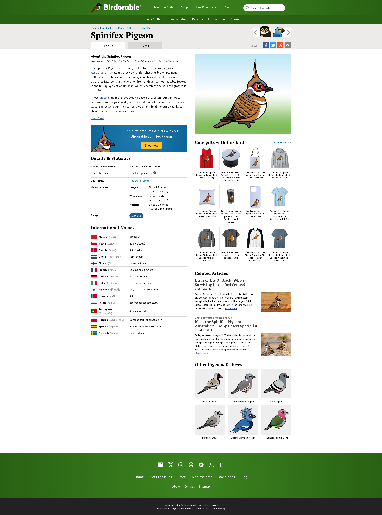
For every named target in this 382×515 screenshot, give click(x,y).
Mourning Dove (209, 437)
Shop (184, 7)
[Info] (154, 172)
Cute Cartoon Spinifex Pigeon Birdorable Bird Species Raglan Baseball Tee (255, 256)
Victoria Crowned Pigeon (243, 437)
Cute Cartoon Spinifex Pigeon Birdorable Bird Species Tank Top (206, 175)
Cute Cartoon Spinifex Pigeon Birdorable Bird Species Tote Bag (255, 175)
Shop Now (151, 145)
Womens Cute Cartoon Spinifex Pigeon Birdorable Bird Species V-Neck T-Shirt (279, 215)
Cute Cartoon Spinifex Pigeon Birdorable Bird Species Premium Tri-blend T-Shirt (279, 256)
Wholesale (201, 476)
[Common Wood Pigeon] (243, 384)
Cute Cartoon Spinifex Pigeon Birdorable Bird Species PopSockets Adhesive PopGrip (231, 176)
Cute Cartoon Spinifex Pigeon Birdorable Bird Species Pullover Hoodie (206, 256)
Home (94, 28)
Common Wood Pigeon (243, 401)
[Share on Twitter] (273, 45)
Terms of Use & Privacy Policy (210, 508)
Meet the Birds (163, 7)
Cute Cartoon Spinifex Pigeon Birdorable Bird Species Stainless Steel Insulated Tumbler (231, 216)
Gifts (145, 45)
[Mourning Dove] (210, 420)
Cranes (235, 19)
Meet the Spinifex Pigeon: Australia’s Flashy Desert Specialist (226, 323)
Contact (190, 486)
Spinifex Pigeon (146, 28)
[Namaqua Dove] (210, 384)
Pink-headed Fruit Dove (276, 437)
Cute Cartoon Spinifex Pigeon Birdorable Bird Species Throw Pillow (206, 214)
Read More (97, 118)
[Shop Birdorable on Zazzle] (201, 464)
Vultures (220, 19)
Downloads (206, 7)
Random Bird (200, 19)
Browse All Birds (153, 19)
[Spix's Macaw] (282, 32)
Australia (97, 72)
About (108, 45)
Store (182, 476)
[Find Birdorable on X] (170, 464)
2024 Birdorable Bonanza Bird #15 (213, 317)
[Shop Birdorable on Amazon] (211, 464)
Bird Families (178, 19)
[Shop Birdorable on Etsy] (221, 464)
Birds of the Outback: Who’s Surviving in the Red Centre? (220, 282)
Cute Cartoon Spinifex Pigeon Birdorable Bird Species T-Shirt (231, 255)
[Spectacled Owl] (262, 32)
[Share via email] (288, 45)
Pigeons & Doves (127, 28)
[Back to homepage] (122, 7)
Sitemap (204, 486)
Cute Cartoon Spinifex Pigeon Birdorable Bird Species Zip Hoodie (279, 175)
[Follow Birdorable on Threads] (191, 464)
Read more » (231, 308)
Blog (227, 7)
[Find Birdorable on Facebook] (160, 464)
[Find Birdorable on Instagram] (180, 464)
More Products (281, 142)
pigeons (104, 98)
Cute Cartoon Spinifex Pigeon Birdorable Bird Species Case (255, 214)
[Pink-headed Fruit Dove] (276, 420)
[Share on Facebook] (266, 45)
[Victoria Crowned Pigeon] (243, 420)
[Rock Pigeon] (276, 384)
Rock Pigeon (276, 401)
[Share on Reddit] (280, 45)
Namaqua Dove (210, 401)
